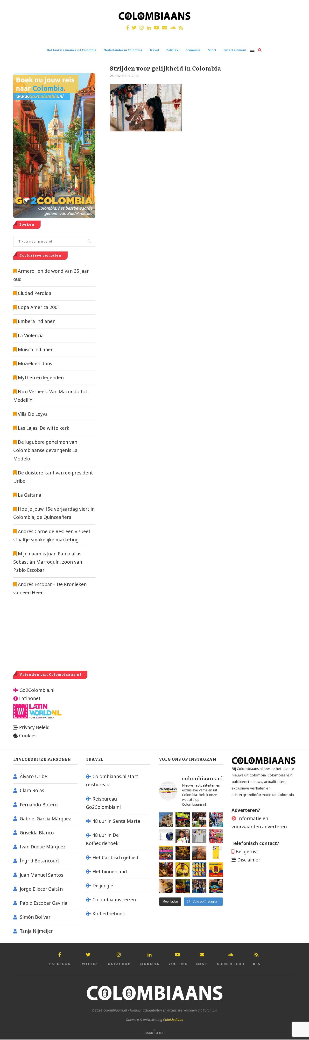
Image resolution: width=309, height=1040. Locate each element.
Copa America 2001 (39, 307)
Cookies (27, 735)
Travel (154, 50)
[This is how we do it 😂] (166, 869)
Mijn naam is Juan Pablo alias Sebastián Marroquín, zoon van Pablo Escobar (47, 562)
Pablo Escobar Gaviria (43, 903)
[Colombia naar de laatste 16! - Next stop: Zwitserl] (183, 869)
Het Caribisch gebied (115, 857)
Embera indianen (37, 321)
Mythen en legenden (41, 377)
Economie (193, 50)
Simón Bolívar (35, 917)
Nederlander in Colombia (123, 50)
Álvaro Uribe (33, 776)
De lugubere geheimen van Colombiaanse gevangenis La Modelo (45, 450)
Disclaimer (248, 860)
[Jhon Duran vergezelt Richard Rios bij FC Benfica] (216, 836)
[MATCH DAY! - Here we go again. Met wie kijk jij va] (183, 886)
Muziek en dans (35, 363)
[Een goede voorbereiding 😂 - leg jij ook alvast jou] (166, 886)
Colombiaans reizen (114, 900)
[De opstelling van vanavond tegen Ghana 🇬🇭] (199, 869)
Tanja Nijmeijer (36, 931)
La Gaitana (29, 495)
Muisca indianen (36, 349)
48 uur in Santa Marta (116, 821)
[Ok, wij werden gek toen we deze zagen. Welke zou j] (216, 853)
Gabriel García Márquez (45, 819)
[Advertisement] (53, 633)
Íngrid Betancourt (39, 861)
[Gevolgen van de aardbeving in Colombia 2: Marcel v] (166, 819)
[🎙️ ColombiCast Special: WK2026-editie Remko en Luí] (216, 869)
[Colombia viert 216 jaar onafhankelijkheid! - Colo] (166, 853)
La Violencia (31, 335)
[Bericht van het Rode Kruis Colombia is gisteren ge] (216, 819)
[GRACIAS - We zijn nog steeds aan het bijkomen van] (216, 886)
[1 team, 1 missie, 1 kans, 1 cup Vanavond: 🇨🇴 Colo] (199, 853)
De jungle (102, 885)
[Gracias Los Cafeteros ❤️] (183, 853)
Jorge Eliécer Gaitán (41, 889)
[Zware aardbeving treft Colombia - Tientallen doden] (166, 836)
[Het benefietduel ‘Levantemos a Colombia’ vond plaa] (183, 819)
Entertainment (235, 50)
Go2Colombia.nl (37, 690)
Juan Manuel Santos (41, 875)
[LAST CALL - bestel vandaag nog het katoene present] (183, 836)
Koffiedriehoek (108, 914)
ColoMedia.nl (173, 1019)
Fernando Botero (39, 805)
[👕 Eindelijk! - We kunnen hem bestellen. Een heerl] (199, 836)
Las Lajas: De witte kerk (43, 428)
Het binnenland (109, 871)
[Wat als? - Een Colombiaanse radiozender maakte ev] (199, 886)
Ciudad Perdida (34, 293)
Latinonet (29, 698)
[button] (298, 7)
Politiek (172, 50)
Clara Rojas (32, 790)
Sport (212, 50)
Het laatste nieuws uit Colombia (71, 50)
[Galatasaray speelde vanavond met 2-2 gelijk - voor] (199, 819)
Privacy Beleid (34, 727)
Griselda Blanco (37, 833)
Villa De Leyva (33, 414)
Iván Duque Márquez (42, 847)
